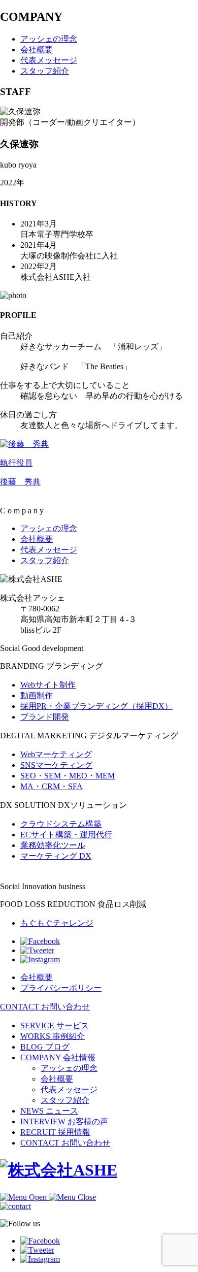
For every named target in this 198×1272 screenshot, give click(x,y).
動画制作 (36, 695)
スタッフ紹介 (65, 1100)
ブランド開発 (44, 716)
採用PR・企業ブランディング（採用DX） (96, 706)
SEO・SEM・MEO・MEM (67, 775)
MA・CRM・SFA (51, 786)
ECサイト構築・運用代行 (66, 834)
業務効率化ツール (52, 845)
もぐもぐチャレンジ (56, 923)
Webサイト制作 (48, 684)
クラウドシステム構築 (61, 824)
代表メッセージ (69, 1089)
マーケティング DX (55, 856)
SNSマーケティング (56, 765)
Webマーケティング (56, 754)
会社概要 (57, 1078)
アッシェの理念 (69, 1068)
